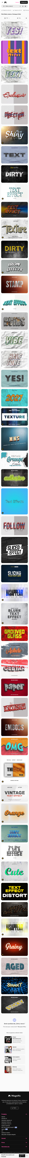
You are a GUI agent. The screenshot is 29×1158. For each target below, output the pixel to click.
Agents (4, 1129)
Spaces (3, 1116)
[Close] (27, 1156)
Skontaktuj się (5, 1146)
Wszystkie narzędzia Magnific (8, 1134)
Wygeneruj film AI (18, 10)
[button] (14, 1108)
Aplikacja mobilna (5, 1132)
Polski (14, 1108)
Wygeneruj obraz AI (7, 10)
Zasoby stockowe (5, 1125)
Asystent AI (4, 1118)
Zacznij (3, 1138)
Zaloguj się (24, 2)
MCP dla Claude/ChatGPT (9, 1127)
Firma (3, 1142)
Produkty (4, 1114)
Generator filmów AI (6, 1122)
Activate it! (22, 1155)
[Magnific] (14, 1096)
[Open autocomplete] (3, 6)
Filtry (20, 18)
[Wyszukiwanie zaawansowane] (26, 18)
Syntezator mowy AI (6, 1123)
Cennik (17, 2)
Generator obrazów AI (6, 1120)
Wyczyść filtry (22, 1026)
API (2, 1131)
